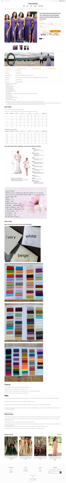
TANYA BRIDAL (33, 4)
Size (42, 23)
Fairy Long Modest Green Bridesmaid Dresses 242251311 (11, 458)
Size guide (42, 23)
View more (59, 434)
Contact (11, 470)
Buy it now (55, 31)
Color (51, 23)
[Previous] (3, 27)
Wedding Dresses (8, 68)
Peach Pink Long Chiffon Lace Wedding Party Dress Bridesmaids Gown (55, 458)
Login (40, 470)
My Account (40, 469)
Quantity (41, 26)
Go (60, 472)
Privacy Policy (26, 469)
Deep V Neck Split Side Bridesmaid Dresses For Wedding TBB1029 (26, 458)
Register (40, 471)
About (11, 469)
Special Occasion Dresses (36, 68)
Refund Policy (26, 470)
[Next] (37, 27)
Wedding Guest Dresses (21, 68)
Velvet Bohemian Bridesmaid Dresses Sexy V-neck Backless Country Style (40, 458)
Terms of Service (25, 471)
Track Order (11, 472)
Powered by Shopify (33, 479)
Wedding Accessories (52, 68)
